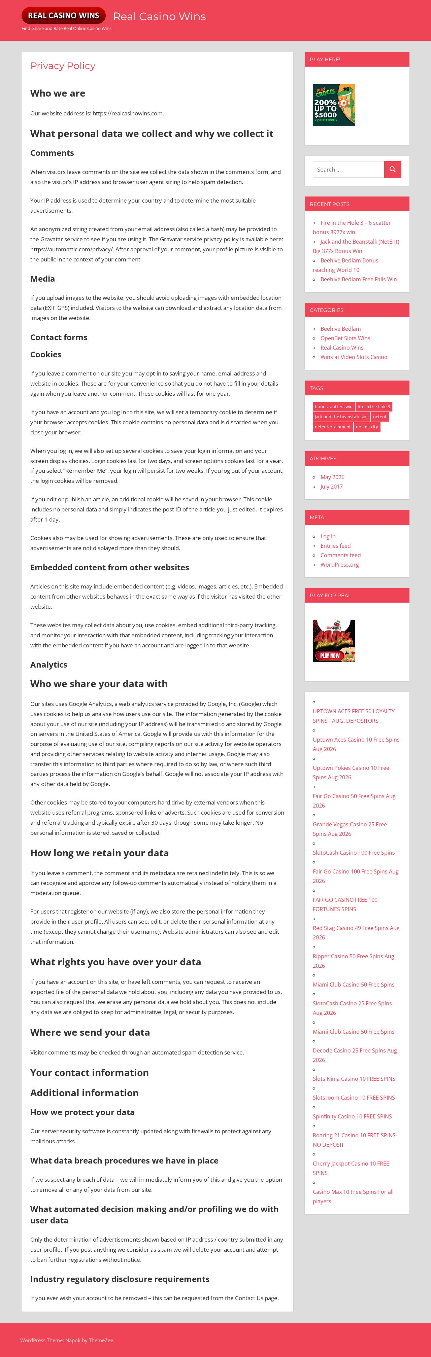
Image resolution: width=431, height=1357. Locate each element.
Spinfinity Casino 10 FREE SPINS (352, 1116)
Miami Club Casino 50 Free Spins (354, 984)
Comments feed (341, 555)
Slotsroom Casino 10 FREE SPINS (354, 1097)
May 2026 (332, 477)
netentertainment (333, 427)
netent (380, 417)
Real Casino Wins (159, 16)
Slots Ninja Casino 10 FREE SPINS (354, 1078)
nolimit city (367, 427)
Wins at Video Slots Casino (354, 357)
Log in (328, 536)
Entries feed (336, 545)
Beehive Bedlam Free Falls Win (359, 279)
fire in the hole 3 (374, 406)
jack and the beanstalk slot (341, 417)
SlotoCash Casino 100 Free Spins (354, 852)
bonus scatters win (334, 406)
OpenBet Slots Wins (345, 338)
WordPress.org (340, 564)
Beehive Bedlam (341, 328)
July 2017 (332, 486)
